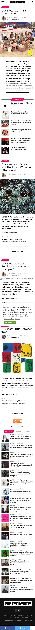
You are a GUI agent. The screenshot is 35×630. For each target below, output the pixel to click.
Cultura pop (26, 617)
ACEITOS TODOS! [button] (10, 322)
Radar (9, 617)
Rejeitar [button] (17, 319)
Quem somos (27, 620)
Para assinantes (19, 615)
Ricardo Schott (13, 19)
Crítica (29, 615)
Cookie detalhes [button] (9, 319)
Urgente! (18, 620)
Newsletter (7, 615)
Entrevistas (9, 620)
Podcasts (16, 617)
